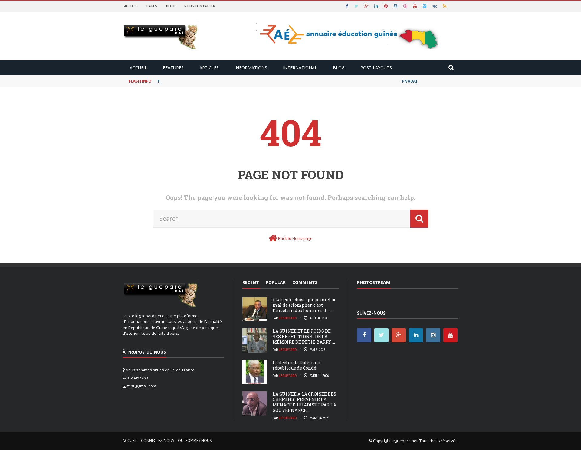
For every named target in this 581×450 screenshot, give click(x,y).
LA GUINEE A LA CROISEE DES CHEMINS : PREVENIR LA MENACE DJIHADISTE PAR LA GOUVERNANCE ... (304, 402)
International (300, 67)
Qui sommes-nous (195, 440)
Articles (209, 67)
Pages (151, 6)
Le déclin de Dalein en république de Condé (296, 365)
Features (173, 67)
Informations (251, 67)
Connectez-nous (157, 440)
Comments (304, 282)
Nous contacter (199, 6)
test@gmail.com (141, 386)
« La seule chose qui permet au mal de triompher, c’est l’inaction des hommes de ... (304, 305)
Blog (170, 6)
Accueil (130, 6)
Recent (250, 282)
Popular (276, 282)
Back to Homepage (295, 238)
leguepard (288, 318)
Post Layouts (376, 67)
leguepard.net (405, 440)
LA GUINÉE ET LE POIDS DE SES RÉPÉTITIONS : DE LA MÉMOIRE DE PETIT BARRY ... (304, 336)
